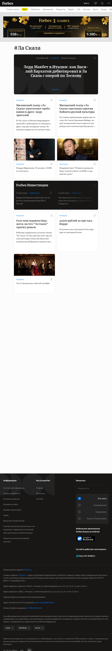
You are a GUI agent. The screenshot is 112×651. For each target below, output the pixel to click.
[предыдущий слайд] (90, 185)
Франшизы (48, 9)
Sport (95, 9)
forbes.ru (28, 569)
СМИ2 (8, 628)
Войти (86, 3)
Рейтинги (35, 9)
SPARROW (23, 628)
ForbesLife (55, 58)
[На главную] (7, 3)
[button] (109, 3)
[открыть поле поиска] (102, 3)
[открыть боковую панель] (95, 3)
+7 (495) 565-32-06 (34, 608)
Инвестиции (34, 193)
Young (104, 9)
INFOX (37, 628)
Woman (86, 9)
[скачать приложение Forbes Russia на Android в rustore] (86, 538)
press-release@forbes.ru (44, 602)
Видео (71, 9)
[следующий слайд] (94, 185)
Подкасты (60, 9)
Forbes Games (16, 9)
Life (78, 9)
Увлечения (63, 164)
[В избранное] (95, 58)
